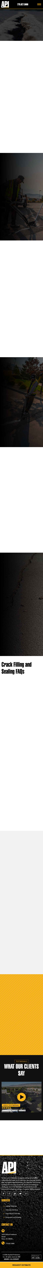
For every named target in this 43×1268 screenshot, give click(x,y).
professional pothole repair (15, 876)
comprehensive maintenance (16, 862)
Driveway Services (12, 1210)
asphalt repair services (13, 870)
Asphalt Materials (11, 1206)
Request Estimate (21, 1265)
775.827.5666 (22, 4)
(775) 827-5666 (14, 920)
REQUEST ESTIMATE (21, 1035)
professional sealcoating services (17, 853)
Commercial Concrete (13, 1213)
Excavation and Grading (13, 1217)
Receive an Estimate (10, 922)
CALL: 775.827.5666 (21, 1043)
